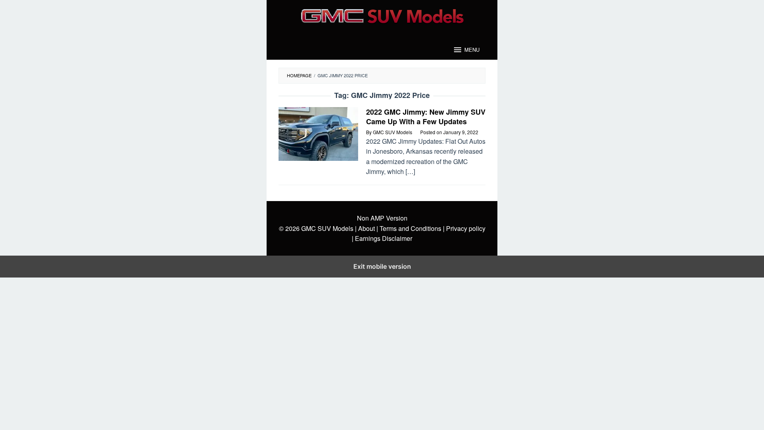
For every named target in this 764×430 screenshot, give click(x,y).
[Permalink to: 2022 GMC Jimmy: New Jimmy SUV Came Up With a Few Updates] (318, 133)
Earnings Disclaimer (382, 238)
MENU (471, 49)
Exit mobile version (382, 266)
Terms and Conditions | (411, 228)
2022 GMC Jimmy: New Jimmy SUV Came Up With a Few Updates (425, 117)
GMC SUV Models (327, 228)
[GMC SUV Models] (382, 15)
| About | (366, 228)
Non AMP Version (382, 218)
